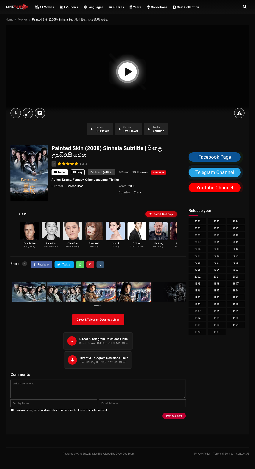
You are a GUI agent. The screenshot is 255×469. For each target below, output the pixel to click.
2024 (236, 221)
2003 (236, 269)
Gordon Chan (75, 186)
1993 (197, 297)
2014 (197, 249)
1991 (236, 297)
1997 (236, 283)
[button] (96, 305)
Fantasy (78, 179)
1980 (217, 325)
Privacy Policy (202, 453)
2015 (236, 242)
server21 (158, 172)
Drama (66, 179)
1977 (217, 331)
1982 (236, 318)
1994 (236, 290)
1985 (236, 311)
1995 (217, 290)
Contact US (242, 453)
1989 (217, 304)
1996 (197, 290)
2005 (197, 269)
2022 (217, 228)
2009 (236, 255)
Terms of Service (223, 453)
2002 (197, 276)
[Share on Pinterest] (90, 264)
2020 (197, 235)
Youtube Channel (214, 187)
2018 (236, 235)
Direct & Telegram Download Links (98, 319)
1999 (197, 283)
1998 (217, 283)
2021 (236, 228)
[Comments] (40, 113)
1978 (197, 331)
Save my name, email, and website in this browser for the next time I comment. (61, 410)
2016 (217, 242)
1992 (217, 297)
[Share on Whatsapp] (80, 264)
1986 (217, 311)
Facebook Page (214, 157)
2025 (217, 221)
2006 (236, 262)
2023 (197, 228)
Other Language (96, 179)
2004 (217, 269)
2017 (197, 242)
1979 (236, 325)
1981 (197, 325)
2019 (217, 235)
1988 (236, 304)
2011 (197, 255)
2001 (217, 276)
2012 (236, 249)
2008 (131, 186)
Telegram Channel (214, 172)
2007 (217, 262)
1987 (197, 311)
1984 (197, 318)
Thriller (114, 179)
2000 (236, 276)
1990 (197, 304)
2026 (197, 221)
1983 (217, 318)
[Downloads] (15, 113)
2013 (217, 249)
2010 (217, 255)
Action (56, 179)
